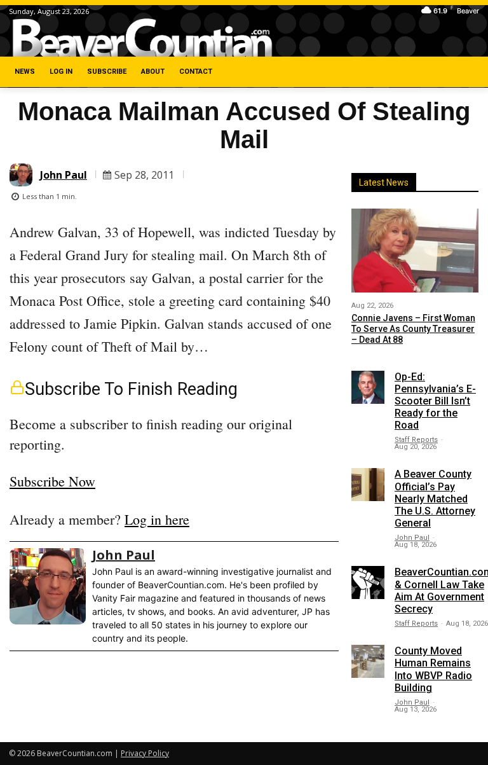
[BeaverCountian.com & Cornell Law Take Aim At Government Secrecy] (367, 582)
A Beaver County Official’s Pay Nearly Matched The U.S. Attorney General (435, 498)
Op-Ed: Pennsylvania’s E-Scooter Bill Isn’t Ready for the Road (435, 401)
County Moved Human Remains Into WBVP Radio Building (433, 669)
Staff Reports (416, 440)
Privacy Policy (145, 753)
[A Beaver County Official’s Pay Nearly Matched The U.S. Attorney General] (367, 484)
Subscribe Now (52, 481)
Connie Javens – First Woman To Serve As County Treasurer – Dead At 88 (413, 329)
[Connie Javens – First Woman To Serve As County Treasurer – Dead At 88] (414, 251)
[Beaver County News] (142, 38)
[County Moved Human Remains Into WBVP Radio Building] (367, 661)
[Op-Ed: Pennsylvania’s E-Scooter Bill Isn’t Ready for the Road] (367, 387)
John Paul (63, 175)
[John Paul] (23, 174)
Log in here (157, 519)
